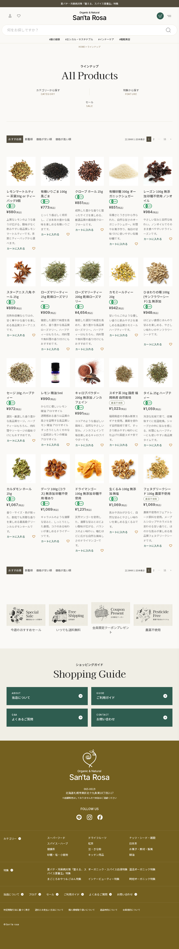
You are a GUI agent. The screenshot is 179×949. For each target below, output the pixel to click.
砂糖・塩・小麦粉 (57, 854)
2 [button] (153, 139)
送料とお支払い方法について (49, 909)
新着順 (29, 139)
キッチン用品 (96, 854)
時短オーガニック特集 (142, 879)
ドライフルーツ (97, 837)
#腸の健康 (54, 39)
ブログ (33, 894)
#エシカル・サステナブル (79, 39)
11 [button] (165, 139)
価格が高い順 (63, 139)
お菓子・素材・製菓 (141, 849)
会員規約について (131, 909)
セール (50, 894)
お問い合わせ (125, 894)
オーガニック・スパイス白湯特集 (107, 869)
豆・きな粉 (94, 849)
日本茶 (133, 843)
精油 (131, 854)
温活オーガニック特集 (142, 869)
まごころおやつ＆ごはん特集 (64, 879)
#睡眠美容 (124, 39)
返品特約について (108, 909)
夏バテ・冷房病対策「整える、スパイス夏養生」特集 (89, 3)
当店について (11, 894)
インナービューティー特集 (103, 879)
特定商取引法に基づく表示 (16, 909)
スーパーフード (56, 837)
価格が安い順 (44, 139)
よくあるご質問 (98, 894)
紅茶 (90, 843)
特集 (6, 870)
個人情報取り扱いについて (82, 909)
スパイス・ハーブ (57, 843)
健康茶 (51, 849)
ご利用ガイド (71, 894)
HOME (82, 46)
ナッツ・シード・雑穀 (142, 837)
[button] (170, 139)
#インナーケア (106, 39)
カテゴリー (10, 838)
